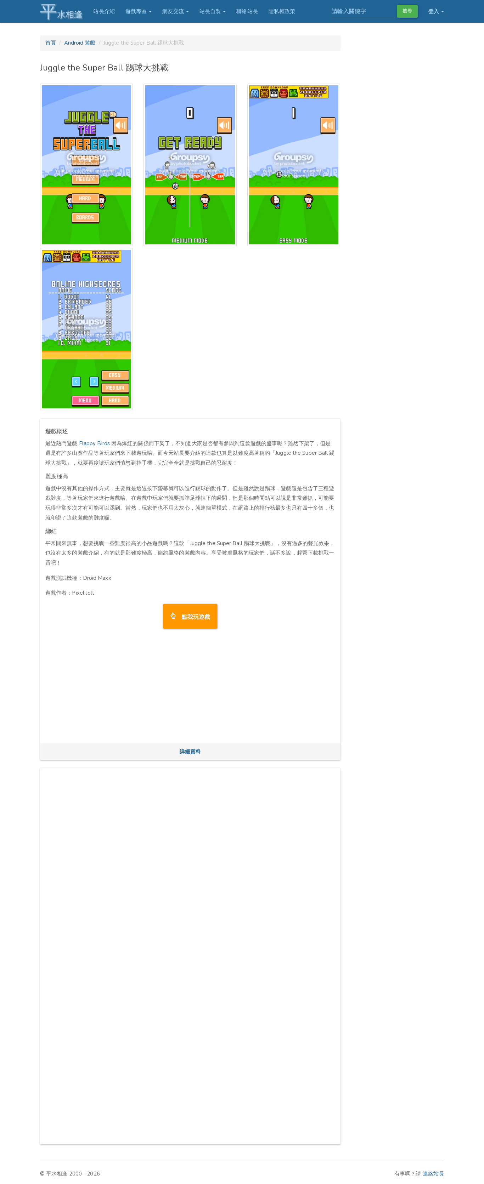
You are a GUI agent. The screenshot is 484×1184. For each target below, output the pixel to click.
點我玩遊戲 (193, 616)
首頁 (50, 42)
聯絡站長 (247, 11)
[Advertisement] (190, 688)
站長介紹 (103, 11)
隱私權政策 (282, 11)
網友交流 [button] (173, 11)
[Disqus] (190, 862)
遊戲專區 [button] (136, 11)
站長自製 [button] (211, 11)
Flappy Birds (94, 443)
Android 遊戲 (80, 42)
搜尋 (407, 11)
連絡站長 (433, 1173)
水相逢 (61, 11)
